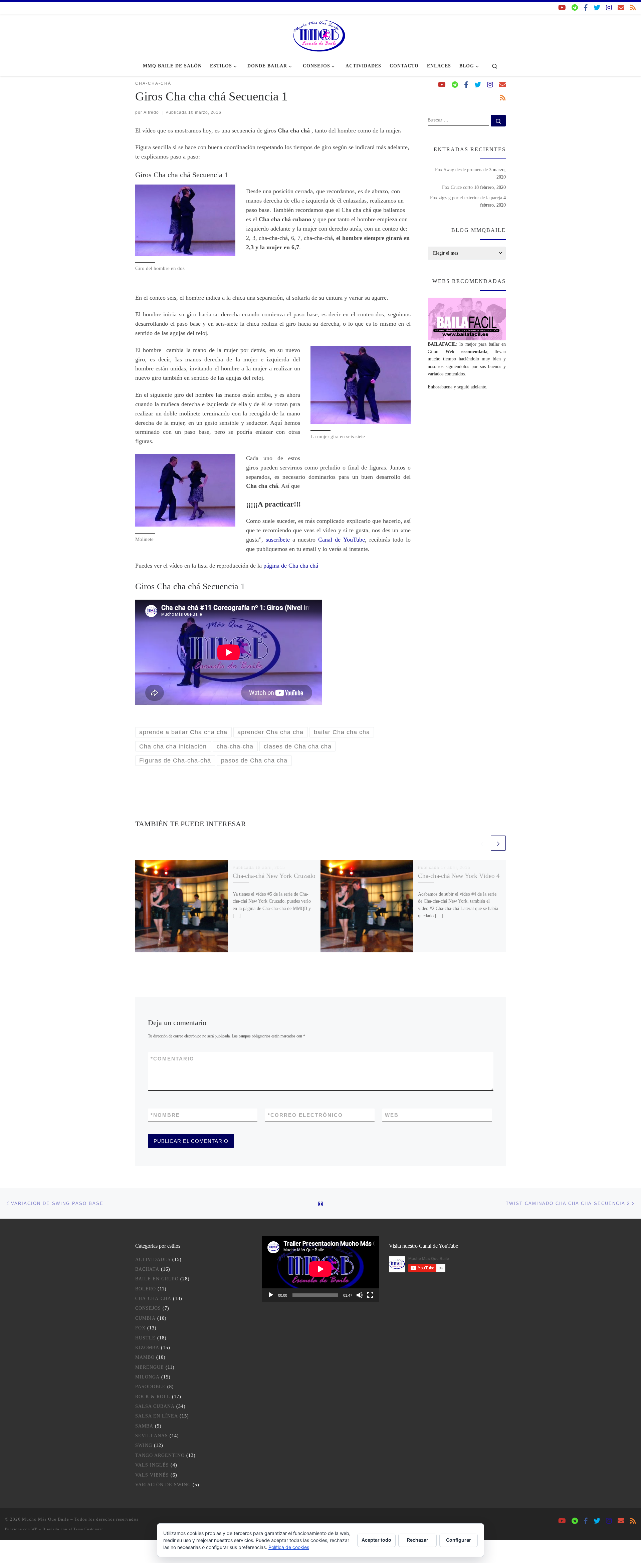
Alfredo (151, 112)
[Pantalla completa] (370, 1295)
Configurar (458, 1540)
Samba (144, 1426)
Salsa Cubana (155, 1406)
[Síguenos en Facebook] (586, 8)
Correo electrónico (305, 1115)
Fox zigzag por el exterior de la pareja (466, 197)
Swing (143, 1445)
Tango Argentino (160, 1455)
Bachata (147, 1269)
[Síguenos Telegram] (575, 8)
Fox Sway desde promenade (461, 169)
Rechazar (417, 1540)
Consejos (148, 1308)
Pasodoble (150, 1386)
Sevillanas (151, 1435)
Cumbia (145, 1318)
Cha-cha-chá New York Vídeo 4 (459, 875)
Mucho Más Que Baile (45, 1519)
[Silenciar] (359, 1295)
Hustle (145, 1337)
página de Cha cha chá (290, 565)
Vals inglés (152, 1465)
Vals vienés (152, 1475)
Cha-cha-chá (153, 1298)
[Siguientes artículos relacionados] (498, 843)
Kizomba (147, 1347)
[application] (320, 1269)
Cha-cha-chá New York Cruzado (274, 875)
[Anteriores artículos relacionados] (481, 843)
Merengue (149, 1367)
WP (34, 1529)
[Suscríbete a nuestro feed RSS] (633, 8)
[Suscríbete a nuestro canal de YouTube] (562, 8)
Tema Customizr (88, 1529)
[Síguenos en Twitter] (597, 8)
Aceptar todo (376, 1540)
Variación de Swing (163, 1484)
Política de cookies (288, 1547)
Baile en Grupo (157, 1278)
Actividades (153, 1259)
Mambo (145, 1357)
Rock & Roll (152, 1396)
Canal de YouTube (341, 539)
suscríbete (278, 539)
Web (392, 1115)
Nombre (165, 1115)
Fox (140, 1327)
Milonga (147, 1376)
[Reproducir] (270, 1295)
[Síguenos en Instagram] (609, 8)
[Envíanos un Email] (621, 8)
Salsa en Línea (156, 1416)
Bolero (145, 1288)
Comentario (172, 1058)
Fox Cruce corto (457, 187)
